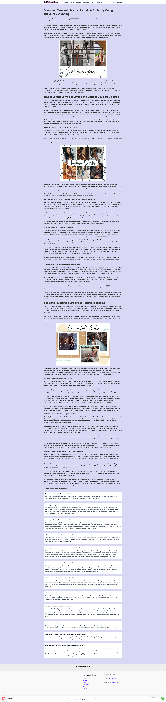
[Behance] (80, 666)
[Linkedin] (87, 666)
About (72, 2)
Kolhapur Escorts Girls (75, 216)
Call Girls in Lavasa (57, 481)
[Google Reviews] (86, 666)
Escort (108, 285)
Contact (99, 2)
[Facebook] (76, 666)
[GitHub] (84, 666)
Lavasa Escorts (74, 18)
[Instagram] (78, 666)
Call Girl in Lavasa (101, 430)
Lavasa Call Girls (113, 393)
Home (66, 2)
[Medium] (89, 666)
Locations (86, 2)
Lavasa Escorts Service (100, 112)
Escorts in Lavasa (103, 236)
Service (78, 2)
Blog (93, 2)
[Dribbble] (82, 666)
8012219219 (112, 678)
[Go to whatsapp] (163, 698)
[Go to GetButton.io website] (163, 700)
